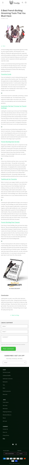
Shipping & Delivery (7, 411)
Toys (4, 385)
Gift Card (5, 421)
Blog (4, 438)
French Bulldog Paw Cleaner (10, 222)
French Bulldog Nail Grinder (10, 141)
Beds (4, 388)
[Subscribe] (24, 362)
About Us (5, 432)
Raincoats (5, 394)
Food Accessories (7, 391)
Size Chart (5, 405)
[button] (2, 2)
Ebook (4, 418)
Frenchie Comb (6, 74)
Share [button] (4, 46)
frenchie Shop (17, 463)
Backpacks (5, 381)
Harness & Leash (6, 372)
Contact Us (5, 429)
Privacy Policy (6, 435)
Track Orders (6, 402)
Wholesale (5, 408)
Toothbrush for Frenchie (9, 179)
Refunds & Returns (7, 414)
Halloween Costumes (8, 378)
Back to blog (15, 315)
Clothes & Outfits (7, 375)
